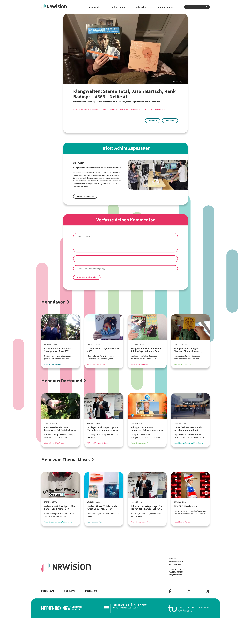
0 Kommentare (159, 109)
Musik (75, 181)
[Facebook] (170, 591)
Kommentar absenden (87, 277)
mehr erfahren (165, 7)
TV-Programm (118, 7)
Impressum (91, 590)
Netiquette (69, 590)
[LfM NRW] (125, 608)
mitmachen (141, 7)
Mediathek (94, 7)
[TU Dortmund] (189, 608)
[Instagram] (188, 591)
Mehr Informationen (85, 196)
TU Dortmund (106, 172)
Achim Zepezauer (92, 109)
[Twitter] (208, 591)
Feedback (170, 120)
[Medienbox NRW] (62, 608)
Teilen (154, 120)
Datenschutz (47, 590)
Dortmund (103, 109)
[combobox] (197, 7)
